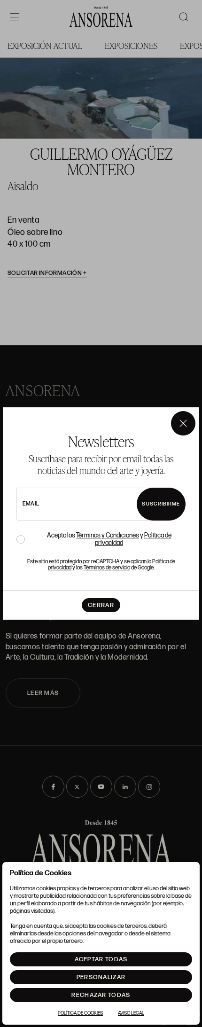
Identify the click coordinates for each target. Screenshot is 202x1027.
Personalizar (101, 977)
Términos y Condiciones (107, 535)
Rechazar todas (100, 995)
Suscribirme (161, 504)
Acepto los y (109, 539)
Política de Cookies (80, 1013)
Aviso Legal (131, 1013)
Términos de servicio (107, 567)
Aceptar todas (101, 959)
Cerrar (101, 605)
